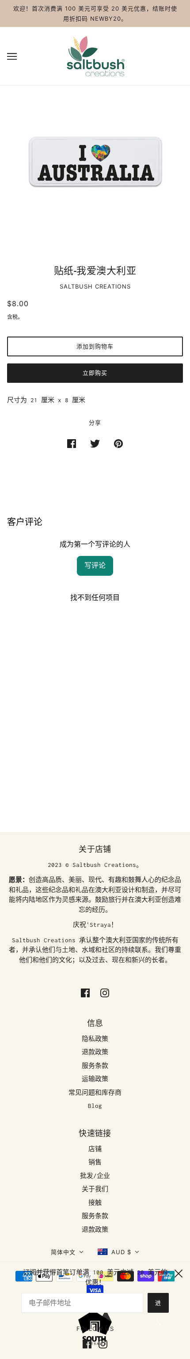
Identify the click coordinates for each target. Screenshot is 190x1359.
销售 (95, 1162)
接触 (95, 1202)
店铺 (95, 1148)
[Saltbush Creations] (95, 55)
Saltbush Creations (95, 286)
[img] (85, 992)
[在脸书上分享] (71, 443)
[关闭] (178, 1272)
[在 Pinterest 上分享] (118, 443)
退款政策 (95, 1051)
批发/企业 (95, 1175)
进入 (158, 1306)
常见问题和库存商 (95, 1092)
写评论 (95, 565)
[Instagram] (101, 1343)
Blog (95, 1105)
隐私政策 (95, 1038)
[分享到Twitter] (95, 443)
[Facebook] (89, 1343)
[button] (67, 1252)
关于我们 (95, 1188)
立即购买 (95, 372)
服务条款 (95, 1065)
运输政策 (95, 1078)
